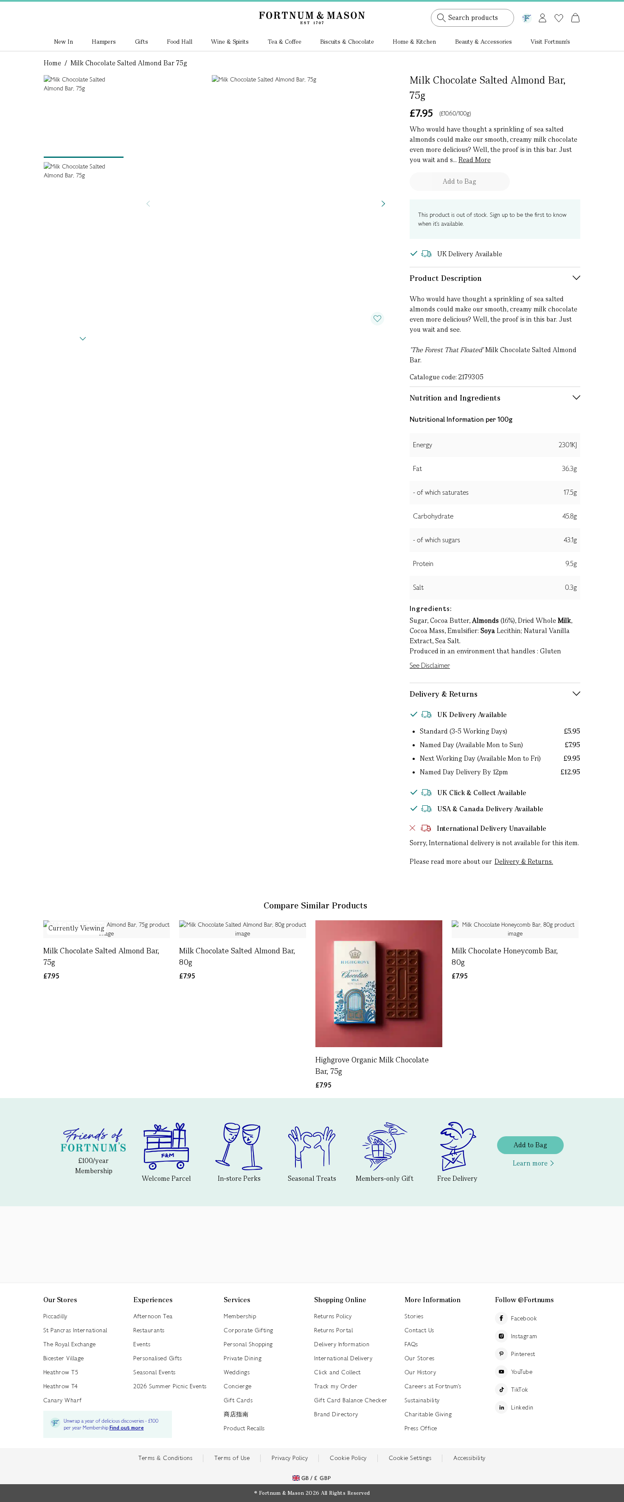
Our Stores (420, 1358)
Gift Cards (238, 1400)
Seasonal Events (154, 1372)
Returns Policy (332, 1316)
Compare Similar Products (315, 905)
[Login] (542, 16)
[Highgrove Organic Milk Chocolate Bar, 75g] (378, 983)
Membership (240, 1316)
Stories (414, 1316)
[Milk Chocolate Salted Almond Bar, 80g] (242, 929)
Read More (474, 159)
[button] (557, 7)
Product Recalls (244, 1428)
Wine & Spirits (230, 41)
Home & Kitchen (414, 41)
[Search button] (441, 18)
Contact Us (419, 1330)
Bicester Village (63, 1358)
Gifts (141, 41)
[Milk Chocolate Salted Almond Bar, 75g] (106, 929)
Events (141, 1344)
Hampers (104, 41)
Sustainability (422, 1400)
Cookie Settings (410, 1458)
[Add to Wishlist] (377, 318)
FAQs (411, 1344)
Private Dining (242, 1358)
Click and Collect (337, 1372)
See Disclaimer (430, 665)
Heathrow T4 (60, 1386)
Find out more (127, 1428)
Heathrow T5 (61, 1372)
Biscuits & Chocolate (347, 41)
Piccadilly (55, 1316)
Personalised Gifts (157, 1358)
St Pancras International (75, 1330)
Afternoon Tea (153, 1316)
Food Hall (179, 41)
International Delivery (343, 1358)
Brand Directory (336, 1414)
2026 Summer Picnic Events (170, 1386)
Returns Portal (333, 1330)
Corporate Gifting (248, 1330)
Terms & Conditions (165, 1458)
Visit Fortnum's (550, 41)
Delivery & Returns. (524, 861)
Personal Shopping (248, 1344)
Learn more (530, 1163)
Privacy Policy (290, 1458)
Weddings (237, 1372)
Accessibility (469, 1458)
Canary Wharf (62, 1400)
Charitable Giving (428, 1414)
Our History (420, 1372)
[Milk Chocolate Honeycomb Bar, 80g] (515, 929)
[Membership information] (527, 16)
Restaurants (149, 1330)
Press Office (421, 1428)
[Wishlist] (558, 18)
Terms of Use (232, 1458)
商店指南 (236, 1414)
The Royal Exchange (69, 1344)
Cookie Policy (348, 1458)
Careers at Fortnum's (433, 1386)
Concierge (238, 1386)
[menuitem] (63, 42)
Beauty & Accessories (483, 41)
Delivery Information (341, 1344)
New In (63, 41)
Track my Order (335, 1386)
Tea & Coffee (284, 41)
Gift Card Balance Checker (351, 1400)
